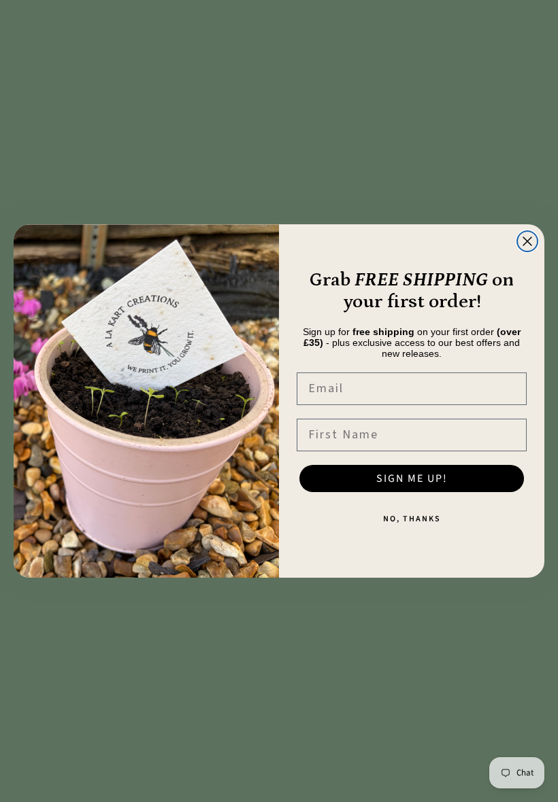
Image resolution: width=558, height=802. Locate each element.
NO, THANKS (412, 519)
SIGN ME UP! (412, 478)
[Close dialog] (527, 241)
